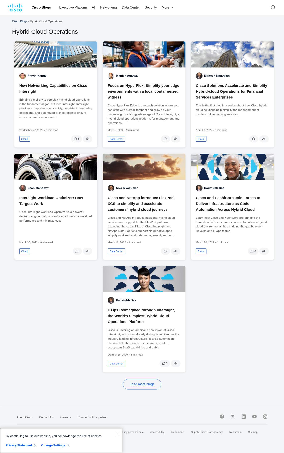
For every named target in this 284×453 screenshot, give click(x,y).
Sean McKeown (38, 188)
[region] (61, 440)
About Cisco (24, 417)
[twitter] (233, 416)
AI (93, 7)
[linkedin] (244, 416)
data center (116, 139)
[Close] (117, 433)
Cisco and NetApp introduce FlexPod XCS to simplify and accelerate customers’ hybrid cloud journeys (141, 204)
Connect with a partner (92, 417)
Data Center (131, 7)
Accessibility (157, 432)
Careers (65, 417)
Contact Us (46, 417)
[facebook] (222, 416)
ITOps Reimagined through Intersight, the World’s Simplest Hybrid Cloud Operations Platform (141, 316)
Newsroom (235, 432)
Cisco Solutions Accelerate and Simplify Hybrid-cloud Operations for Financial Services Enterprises (231, 91)
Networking (108, 7)
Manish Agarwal (127, 75)
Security (151, 7)
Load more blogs (142, 384)
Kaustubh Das (214, 188)
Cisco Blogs (41, 7)
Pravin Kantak (37, 75)
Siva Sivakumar (127, 188)
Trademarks (177, 432)
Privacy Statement (19, 445)
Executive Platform (73, 7)
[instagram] (265, 416)
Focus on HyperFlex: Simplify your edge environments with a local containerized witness (143, 91)
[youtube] (254, 416)
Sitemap (253, 432)
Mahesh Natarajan (217, 75)
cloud (24, 139)
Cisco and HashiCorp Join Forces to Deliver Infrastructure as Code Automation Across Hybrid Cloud (228, 204)
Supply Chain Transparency (207, 432)
